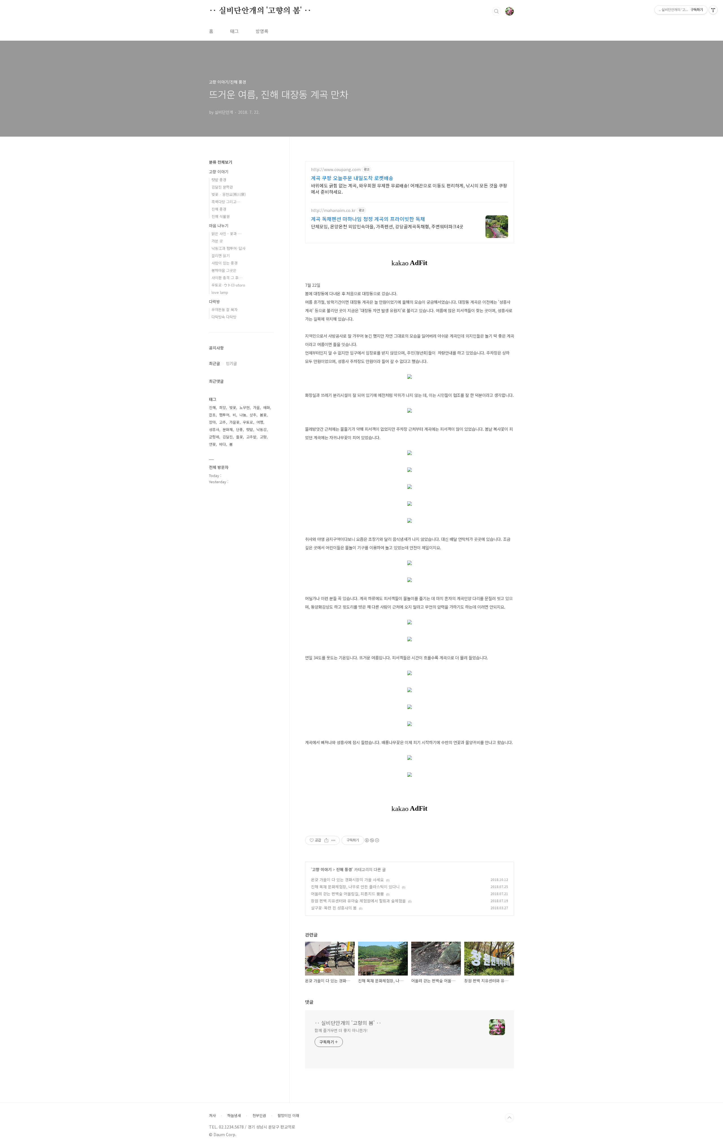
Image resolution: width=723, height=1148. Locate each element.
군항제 (214, 436)
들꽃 (239, 436)
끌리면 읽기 (221, 255)
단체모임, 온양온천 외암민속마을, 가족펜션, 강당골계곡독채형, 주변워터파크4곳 (387, 226)
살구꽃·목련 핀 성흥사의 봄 (334, 908)
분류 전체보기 (220, 162)
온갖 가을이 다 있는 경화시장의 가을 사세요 (347, 879)
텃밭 (249, 429)
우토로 (248, 422)
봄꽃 (263, 414)
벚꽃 (232, 407)
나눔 (242, 414)
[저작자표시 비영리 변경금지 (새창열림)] (371, 840)
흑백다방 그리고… (226, 201)
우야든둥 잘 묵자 (225, 309)
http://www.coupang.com (336, 169)
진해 (212, 407)
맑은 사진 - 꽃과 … (226, 233)
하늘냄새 (234, 1115)
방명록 (262, 31)
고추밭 (251, 436)
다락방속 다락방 (224, 317)
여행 (259, 422)
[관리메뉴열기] (713, 10)
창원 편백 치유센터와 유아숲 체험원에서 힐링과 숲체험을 (358, 901)
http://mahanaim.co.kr (333, 210)
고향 (263, 436)
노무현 (244, 407)
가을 (256, 407)
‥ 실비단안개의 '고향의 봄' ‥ (260, 11)
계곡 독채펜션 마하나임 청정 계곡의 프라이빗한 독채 (368, 218)
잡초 (212, 414)
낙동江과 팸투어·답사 (228, 248)
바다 (222, 444)
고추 (222, 422)
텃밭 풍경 (219, 179)
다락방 (214, 301)
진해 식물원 (221, 216)
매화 (266, 407)
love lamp (220, 292)
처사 (212, 1115)
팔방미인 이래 (288, 1115)
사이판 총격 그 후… (227, 277)
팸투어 (224, 414)
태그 (234, 31)
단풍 (239, 429)
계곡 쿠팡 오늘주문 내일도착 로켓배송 (352, 177)
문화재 (228, 429)
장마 (212, 422)
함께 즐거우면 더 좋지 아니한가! (341, 1030)
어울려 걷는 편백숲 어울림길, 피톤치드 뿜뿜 (347, 893)
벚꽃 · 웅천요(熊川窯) (229, 194)
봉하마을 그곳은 (224, 270)
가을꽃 (234, 422)
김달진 (228, 436)
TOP (509, 1117)
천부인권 (259, 1115)
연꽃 (212, 444)
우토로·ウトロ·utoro (228, 285)
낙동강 (261, 429)
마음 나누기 (218, 225)
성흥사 (214, 429)
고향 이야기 (322, 869)
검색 (496, 11)
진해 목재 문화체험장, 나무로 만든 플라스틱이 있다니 (355, 886)
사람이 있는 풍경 (225, 263)
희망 (222, 407)
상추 (253, 414)
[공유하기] (326, 840)
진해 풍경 (344, 869)
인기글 (231, 363)
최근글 (214, 363)
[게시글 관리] (333, 840)
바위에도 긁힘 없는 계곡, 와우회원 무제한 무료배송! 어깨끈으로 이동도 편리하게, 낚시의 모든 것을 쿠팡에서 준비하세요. (409, 188)
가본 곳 (217, 241)
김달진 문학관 (222, 187)
